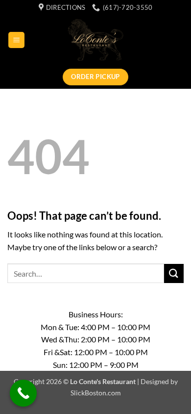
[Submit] (174, 273)
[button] (16, 40)
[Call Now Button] (23, 393)
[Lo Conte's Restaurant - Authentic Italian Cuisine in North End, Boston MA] (95, 40)
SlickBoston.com (96, 392)
